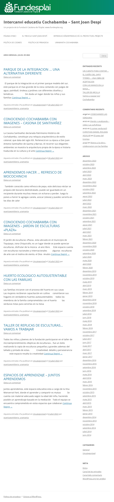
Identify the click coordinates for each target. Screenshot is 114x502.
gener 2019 (87, 296)
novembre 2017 (89, 331)
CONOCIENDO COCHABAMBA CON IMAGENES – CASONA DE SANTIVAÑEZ (32, 121)
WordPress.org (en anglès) (94, 478)
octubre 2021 (88, 217)
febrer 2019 (88, 292)
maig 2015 (87, 399)
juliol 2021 (87, 228)
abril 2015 (87, 403)
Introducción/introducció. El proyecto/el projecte (78, 36)
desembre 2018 (89, 299)
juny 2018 (87, 317)
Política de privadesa (38, 42)
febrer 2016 (88, 385)
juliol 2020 (87, 257)
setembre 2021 (89, 221)
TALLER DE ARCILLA (91, 92)
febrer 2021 (88, 239)
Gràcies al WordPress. (32, 496)
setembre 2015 (89, 396)
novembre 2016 (89, 363)
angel (85, 142)
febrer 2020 (88, 267)
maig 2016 (87, 374)
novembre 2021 (89, 214)
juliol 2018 (87, 314)
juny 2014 (87, 435)
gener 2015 (87, 413)
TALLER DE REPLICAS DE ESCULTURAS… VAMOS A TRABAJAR (33, 327)
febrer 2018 (88, 328)
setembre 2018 (89, 310)
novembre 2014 (89, 420)
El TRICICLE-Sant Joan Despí (34, 36)
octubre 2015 (88, 392)
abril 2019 (87, 285)
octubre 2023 (88, 164)
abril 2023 (87, 175)
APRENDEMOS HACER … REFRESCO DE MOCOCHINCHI (33, 174)
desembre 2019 (89, 271)
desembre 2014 (89, 417)
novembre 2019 (89, 274)
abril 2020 (87, 264)
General (86, 449)
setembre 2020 (89, 253)
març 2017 (87, 353)
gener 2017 (87, 356)
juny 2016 (87, 371)
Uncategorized (39, 104)
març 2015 (87, 406)
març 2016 (87, 381)
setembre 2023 (89, 168)
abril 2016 (87, 378)
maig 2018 (87, 321)
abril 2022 (87, 203)
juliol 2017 (87, 339)
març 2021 (87, 235)
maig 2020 (87, 260)
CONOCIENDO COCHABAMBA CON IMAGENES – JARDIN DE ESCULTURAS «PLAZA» (32, 226)
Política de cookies (13, 42)
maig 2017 (87, 346)
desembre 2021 (89, 210)
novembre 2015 (89, 388)
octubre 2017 (88, 335)
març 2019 (87, 289)
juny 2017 (87, 342)
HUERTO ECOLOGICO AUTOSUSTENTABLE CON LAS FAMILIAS (35, 277)
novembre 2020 (89, 246)
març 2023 (87, 178)
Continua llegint (21, 97)
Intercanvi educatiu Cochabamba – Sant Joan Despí (52, 22)
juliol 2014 (87, 431)
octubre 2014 (88, 424)
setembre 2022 (89, 192)
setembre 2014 (89, 428)
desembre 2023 (89, 160)
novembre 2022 (89, 185)
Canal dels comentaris (92, 475)
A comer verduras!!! (98, 128)
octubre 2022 (88, 189)
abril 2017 (87, 349)
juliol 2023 (87, 171)
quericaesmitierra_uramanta (16, 108)
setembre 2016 (89, 367)
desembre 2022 (89, 182)
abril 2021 (87, 232)
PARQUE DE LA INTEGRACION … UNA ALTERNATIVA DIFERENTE (32, 71)
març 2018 (87, 324)
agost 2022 (87, 196)
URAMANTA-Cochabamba (66, 42)
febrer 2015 (88, 410)
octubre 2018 (88, 306)
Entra (85, 468)
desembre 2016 (89, 360)
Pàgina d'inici (10, 36)
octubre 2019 (88, 278)
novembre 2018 (89, 303)
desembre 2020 (89, 242)
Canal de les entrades (92, 471)
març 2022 (87, 207)
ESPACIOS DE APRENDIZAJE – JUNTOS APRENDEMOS (32, 377)
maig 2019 (87, 282)
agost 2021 (87, 225)
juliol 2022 (87, 200)
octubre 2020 (88, 249)
